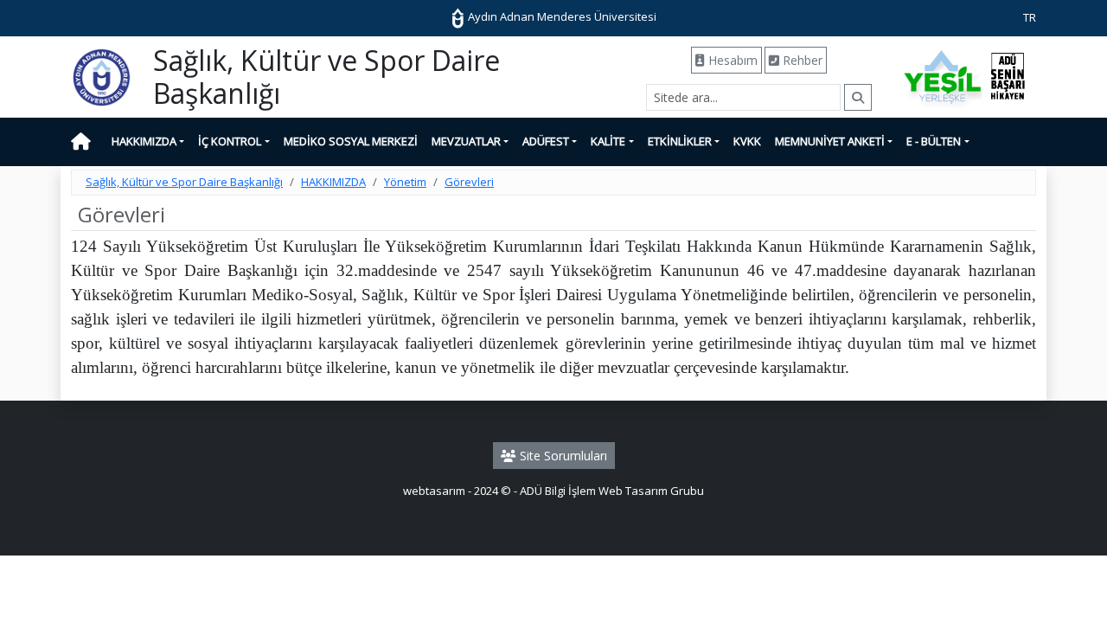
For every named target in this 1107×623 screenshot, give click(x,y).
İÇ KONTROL (229, 141)
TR (1029, 17)
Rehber (800, 60)
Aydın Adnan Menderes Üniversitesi (560, 16)
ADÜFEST (545, 141)
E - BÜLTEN (933, 141)
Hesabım (731, 60)
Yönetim (405, 181)
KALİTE (608, 141)
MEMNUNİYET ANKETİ (830, 141)
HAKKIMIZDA (144, 141)
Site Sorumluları (561, 455)
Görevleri (469, 181)
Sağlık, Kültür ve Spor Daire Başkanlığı (184, 181)
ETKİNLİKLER (680, 141)
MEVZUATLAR (466, 141)
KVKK (747, 141)
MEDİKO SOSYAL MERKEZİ (351, 141)
